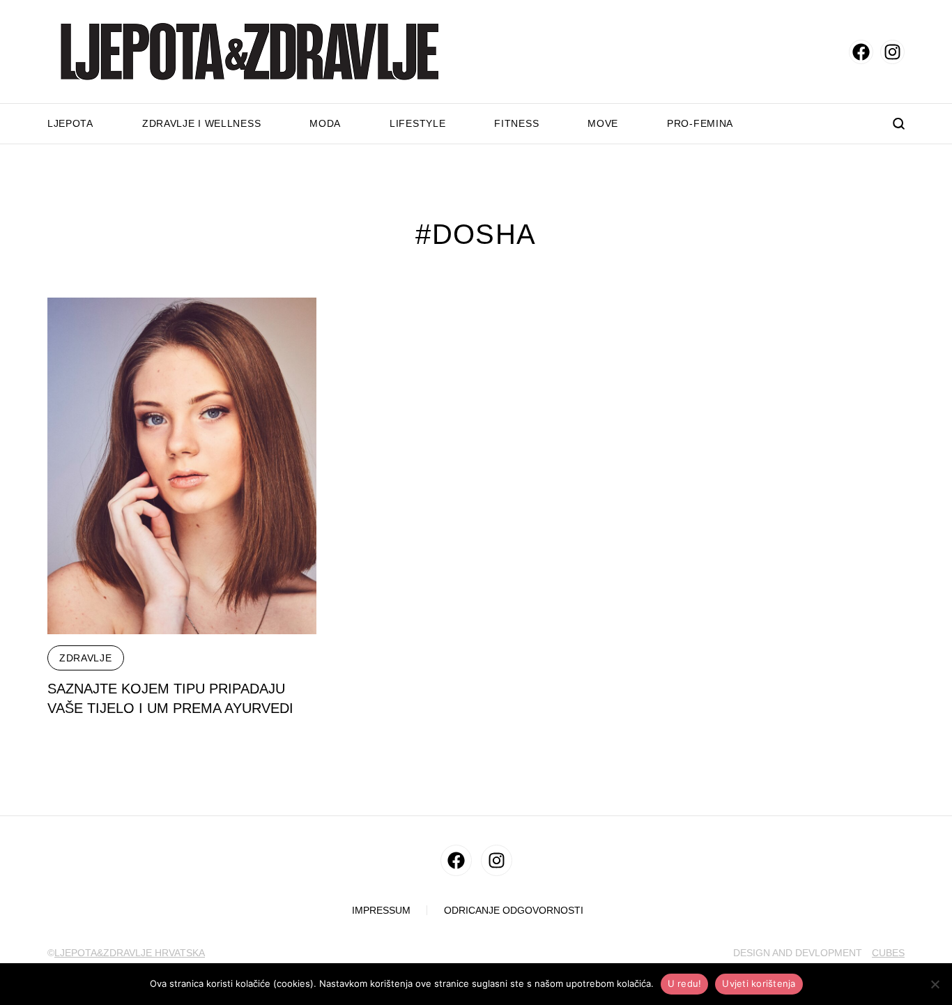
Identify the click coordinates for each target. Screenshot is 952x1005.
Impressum (381, 910)
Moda (325, 123)
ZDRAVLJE (85, 657)
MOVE (603, 123)
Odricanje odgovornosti (513, 910)
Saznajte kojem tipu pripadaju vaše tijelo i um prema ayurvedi (170, 698)
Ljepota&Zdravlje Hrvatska (129, 952)
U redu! (685, 983)
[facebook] (861, 52)
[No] (935, 984)
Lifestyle (417, 123)
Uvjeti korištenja (758, 983)
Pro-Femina (700, 123)
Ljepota (70, 123)
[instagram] (892, 52)
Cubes (888, 952)
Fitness (516, 123)
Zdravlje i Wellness (201, 123)
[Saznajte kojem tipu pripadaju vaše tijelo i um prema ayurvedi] (181, 466)
